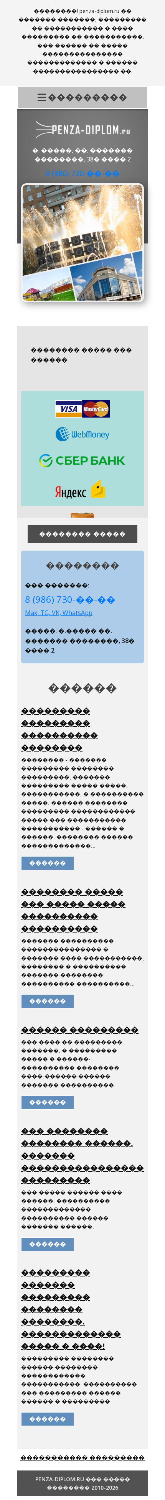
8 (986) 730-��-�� (83, 173)
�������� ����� (82, 534)
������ (47, 863)
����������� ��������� (82, 1457)
